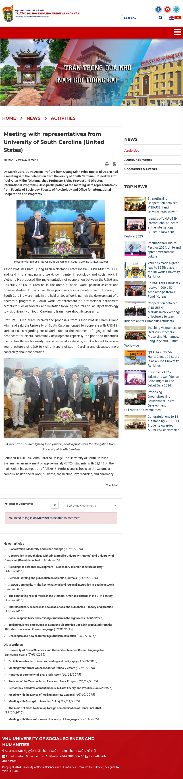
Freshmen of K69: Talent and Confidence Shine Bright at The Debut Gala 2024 (163, 378)
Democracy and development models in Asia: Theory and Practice (50, 688)
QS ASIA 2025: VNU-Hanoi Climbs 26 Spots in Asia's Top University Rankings (163, 358)
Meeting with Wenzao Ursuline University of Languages (43, 719)
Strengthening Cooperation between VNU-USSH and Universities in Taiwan (162, 205)
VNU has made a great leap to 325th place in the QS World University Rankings (164, 269)
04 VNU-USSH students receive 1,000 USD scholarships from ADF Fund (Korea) (164, 289)
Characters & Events (140, 169)
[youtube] (167, 9)
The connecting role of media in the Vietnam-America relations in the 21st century (60, 595)
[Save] (115, 164)
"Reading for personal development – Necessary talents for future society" (56, 566)
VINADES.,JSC (10, 771)
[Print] (107, 164)
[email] (176, 9)
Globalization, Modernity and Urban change (35, 549)
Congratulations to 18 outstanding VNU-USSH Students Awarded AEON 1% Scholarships (164, 423)
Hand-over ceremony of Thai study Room (34, 674)
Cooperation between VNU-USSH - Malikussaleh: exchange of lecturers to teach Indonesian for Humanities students (152, 312)
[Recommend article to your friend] (101, 164)
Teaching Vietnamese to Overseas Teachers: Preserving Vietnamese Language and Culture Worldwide (152, 336)
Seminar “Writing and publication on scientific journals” (43, 578)
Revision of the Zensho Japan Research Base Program (43, 681)
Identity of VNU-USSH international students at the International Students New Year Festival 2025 (151, 227)
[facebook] (158, 9)
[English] (172, 18)
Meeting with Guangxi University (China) (34, 701)
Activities (131, 151)
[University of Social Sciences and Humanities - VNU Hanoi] (7, 13)
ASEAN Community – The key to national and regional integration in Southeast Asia (61, 584)
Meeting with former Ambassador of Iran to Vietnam (41, 668)
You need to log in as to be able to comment (44, 518)
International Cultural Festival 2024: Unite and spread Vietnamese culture (164, 249)
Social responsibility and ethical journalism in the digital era (45, 618)
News (130, 139)
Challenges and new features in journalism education (42, 636)
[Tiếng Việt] (178, 17)
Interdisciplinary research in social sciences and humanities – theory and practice (60, 607)
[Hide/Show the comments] (55, 505)
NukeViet (98, 767)
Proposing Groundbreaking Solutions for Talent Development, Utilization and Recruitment (149, 401)
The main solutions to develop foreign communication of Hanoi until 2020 (54, 708)
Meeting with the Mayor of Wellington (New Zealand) (41, 694)
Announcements (138, 160)
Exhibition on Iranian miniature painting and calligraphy (43, 661)
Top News (135, 186)
